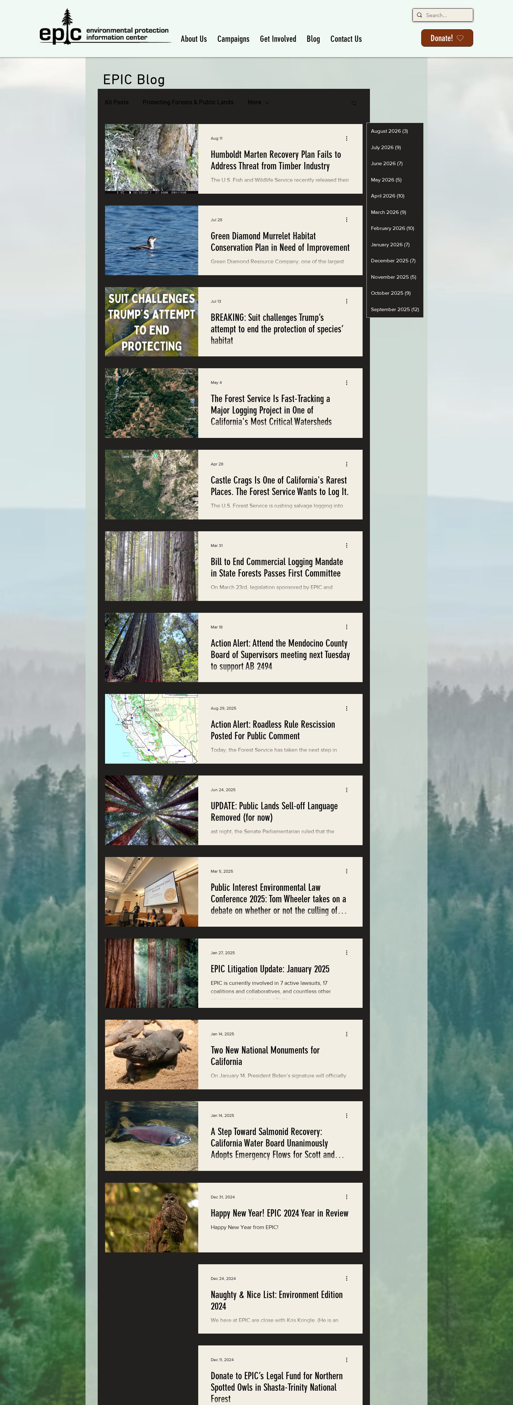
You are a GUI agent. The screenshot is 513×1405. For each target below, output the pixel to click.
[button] (194, 38)
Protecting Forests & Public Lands (188, 102)
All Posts (117, 102)
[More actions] (349, 138)
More (254, 102)
